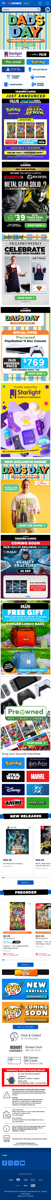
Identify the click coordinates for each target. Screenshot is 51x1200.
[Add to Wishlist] (30, 828)
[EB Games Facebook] (4, 1163)
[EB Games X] (16, 1163)
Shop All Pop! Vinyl (25, 1027)
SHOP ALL (25, 883)
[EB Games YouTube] (22, 1163)
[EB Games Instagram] (10, 1163)
